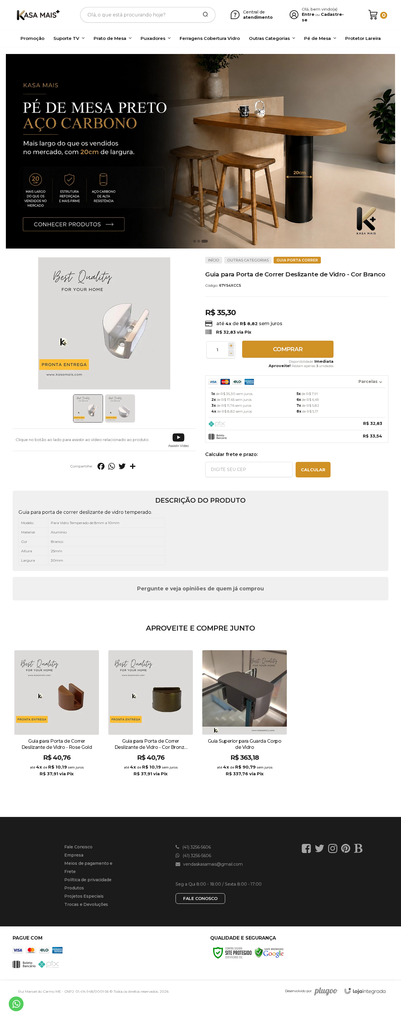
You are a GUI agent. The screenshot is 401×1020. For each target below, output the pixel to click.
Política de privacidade (88, 879)
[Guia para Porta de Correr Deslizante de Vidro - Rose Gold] (56, 718)
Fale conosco (200, 898)
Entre (308, 14)
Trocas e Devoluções (86, 904)
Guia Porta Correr (297, 260)
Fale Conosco (78, 847)
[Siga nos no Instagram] (334, 848)
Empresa (73, 855)
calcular (313, 469)
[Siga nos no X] (321, 848)
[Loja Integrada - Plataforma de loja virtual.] (364, 991)
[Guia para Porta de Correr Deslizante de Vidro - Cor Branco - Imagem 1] (88, 408)
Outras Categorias (248, 260)
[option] (200, 151)
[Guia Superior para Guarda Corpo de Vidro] (244, 718)
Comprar (288, 349)
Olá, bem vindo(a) (320, 9)
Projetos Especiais (83, 896)
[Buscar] (203, 15)
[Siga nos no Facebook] (308, 848)
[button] (178, 440)
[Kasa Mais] (38, 14)
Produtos (74, 888)
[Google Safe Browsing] (269, 952)
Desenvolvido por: (298, 991)
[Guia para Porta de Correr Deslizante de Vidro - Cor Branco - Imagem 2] (120, 408)
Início (213, 260)
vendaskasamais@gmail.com (212, 864)
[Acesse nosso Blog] (359, 848)
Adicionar (67, 779)
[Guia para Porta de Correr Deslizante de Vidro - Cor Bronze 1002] (150, 718)
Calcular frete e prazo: (231, 454)
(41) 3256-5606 (196, 847)
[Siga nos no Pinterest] (347, 848)
